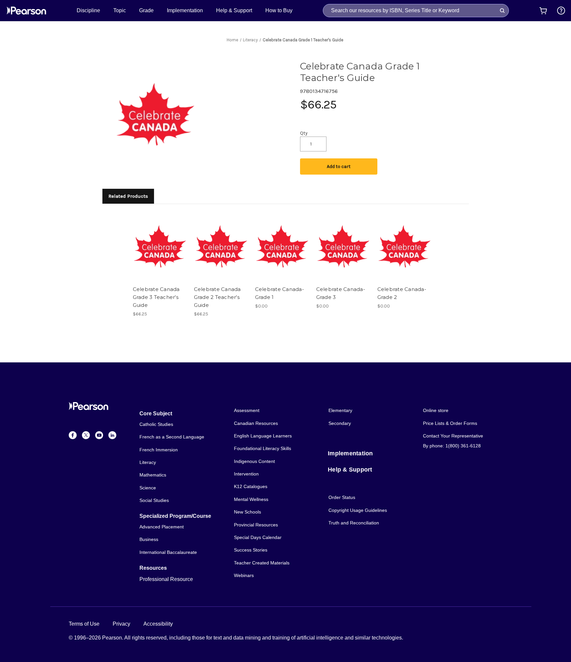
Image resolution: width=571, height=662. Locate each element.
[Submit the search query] (502, 10)
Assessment (246, 410)
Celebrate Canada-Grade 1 (279, 293)
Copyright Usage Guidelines (357, 510)
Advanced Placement (161, 526)
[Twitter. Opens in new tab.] (86, 435)
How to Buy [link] (278, 10)
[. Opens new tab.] (561, 11)
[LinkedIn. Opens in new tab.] (112, 435)
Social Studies (154, 500)
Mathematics (152, 474)
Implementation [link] (185, 10)
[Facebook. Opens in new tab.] (73, 435)
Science (147, 487)
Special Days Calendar (258, 537)
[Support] (561, 11)
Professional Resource (166, 579)
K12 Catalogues (250, 486)
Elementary (340, 410)
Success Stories (250, 550)
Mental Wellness (251, 499)
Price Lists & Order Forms (450, 423)
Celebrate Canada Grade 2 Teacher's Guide (217, 297)
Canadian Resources (256, 423)
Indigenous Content (254, 461)
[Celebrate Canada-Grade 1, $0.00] (282, 246)
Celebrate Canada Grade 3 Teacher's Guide (156, 297)
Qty (304, 133)
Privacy (121, 624)
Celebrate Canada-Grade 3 (340, 293)
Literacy (147, 462)
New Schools (247, 512)
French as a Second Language (171, 436)
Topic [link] (119, 10)
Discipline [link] (88, 10)
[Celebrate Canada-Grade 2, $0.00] (404, 246)
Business (148, 539)
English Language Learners (263, 435)
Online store (435, 410)
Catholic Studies (156, 424)
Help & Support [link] (234, 10)
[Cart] (543, 11)
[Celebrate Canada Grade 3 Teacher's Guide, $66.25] (160, 246)
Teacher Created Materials (261, 562)
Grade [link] (146, 10)
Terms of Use (84, 624)
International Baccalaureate (168, 552)
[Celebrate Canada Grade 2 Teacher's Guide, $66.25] (221, 246)
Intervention (246, 473)
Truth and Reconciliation (353, 522)
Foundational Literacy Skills (262, 448)
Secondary (339, 423)
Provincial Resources (256, 524)
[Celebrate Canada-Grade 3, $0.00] (343, 246)
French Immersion (158, 449)
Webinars (244, 575)
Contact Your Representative (453, 435)
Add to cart (339, 166)
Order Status (341, 497)
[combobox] (416, 10)
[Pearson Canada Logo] (26, 11)
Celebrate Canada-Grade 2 (401, 293)
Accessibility (158, 624)
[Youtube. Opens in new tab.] (99, 435)
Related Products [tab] (128, 196)
